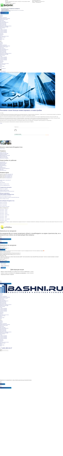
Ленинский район (2, 164)
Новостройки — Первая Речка (4, 214)
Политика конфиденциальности (5, 185)
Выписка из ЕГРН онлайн (4, 19)
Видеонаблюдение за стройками (5, 155)
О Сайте (1, 181)
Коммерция (2, 34)
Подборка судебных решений (4, 190)
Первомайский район (3, 165)
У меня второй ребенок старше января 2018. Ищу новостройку (32, 256)
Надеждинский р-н (3, 167)
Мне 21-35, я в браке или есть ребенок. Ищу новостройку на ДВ (11, 256)
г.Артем (1, 166)
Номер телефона (4, 265)
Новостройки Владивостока (4, 22)
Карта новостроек (2, 21)
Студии (1, 28)
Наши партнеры (2, 182)
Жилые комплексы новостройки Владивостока (7, 193)
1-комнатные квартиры (3, 29)
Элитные (7, 198)
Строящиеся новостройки (11, 197)
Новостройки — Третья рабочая (5, 218)
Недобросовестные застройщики (5, 18)
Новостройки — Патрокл (3, 213)
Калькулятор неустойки (3, 156)
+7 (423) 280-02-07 (3, 68)
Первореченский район (3, 162)
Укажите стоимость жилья (4, 251)
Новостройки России (3, 23)
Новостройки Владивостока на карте (5, 195)
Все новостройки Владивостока (4, 168)
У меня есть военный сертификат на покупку (51, 256)
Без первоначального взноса (4, 36)
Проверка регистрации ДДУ (4, 26)
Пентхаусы (1, 33)
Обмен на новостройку (3, 202)
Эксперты (1, 15)
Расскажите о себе (3, 255)
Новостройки (2, 20)
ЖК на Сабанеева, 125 (9, 174)
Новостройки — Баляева (3, 209)
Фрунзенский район (3, 163)
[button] (31, 41)
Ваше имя (3, 263)
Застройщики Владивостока (7, 200)
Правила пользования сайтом (4, 183)
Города (1, 123)
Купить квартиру (2, 27)
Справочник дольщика (5, 187)
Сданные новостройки (3, 197)
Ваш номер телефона (3, 248)
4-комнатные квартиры (3, 32)
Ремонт (1, 65)
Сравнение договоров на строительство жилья (7, 191)
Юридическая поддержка (4, 188)
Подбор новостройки (3, 152)
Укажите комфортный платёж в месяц (6, 254)
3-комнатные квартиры (3, 31)
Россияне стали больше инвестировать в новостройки (21, 110)
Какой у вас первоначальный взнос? (6, 253)
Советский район (2, 161)
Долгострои (1, 169)
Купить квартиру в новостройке (4, 206)
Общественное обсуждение (4, 158)
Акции (1, 39)
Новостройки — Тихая (3, 217)
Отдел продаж (2, 38)
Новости (1, 16)
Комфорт (4, 198)
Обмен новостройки (3, 24)
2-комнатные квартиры (3, 30)
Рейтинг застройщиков (3, 17)
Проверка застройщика (3, 154)
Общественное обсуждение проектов (5, 25)
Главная (1, 14)
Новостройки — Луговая (3, 210)
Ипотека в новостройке (3, 203)
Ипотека (1, 35)
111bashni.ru (8, 221)
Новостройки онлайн (3, 52)
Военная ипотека (2, 37)
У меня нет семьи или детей (4, 257)
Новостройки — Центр (3, 220)
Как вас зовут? (2, 246)
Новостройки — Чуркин (3, 216)
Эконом (1, 198)
